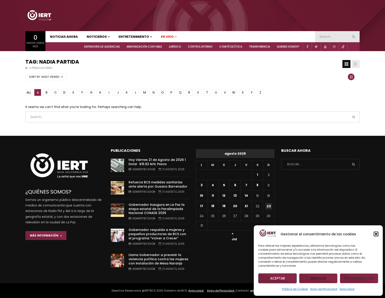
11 (213, 195)
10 (201, 195)
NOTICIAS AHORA (64, 36)
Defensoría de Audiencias (102, 46)
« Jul (234, 234)
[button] (376, 234)
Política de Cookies (295, 289)
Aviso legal (347, 289)
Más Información (45, 235)
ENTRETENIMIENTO (134, 36)
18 (212, 206)
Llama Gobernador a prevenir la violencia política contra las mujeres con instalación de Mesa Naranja (158, 259)
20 (235, 206)
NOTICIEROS (97, 36)
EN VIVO (167, 36)
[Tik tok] (342, 46)
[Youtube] (325, 46)
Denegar (318, 278)
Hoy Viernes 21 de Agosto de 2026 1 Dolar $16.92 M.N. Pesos (157, 162)
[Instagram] (334, 46)
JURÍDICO (175, 46)
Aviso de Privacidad (323, 289)
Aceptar (277, 278)
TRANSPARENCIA (259, 46)
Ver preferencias (359, 278)
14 (246, 195)
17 (201, 206)
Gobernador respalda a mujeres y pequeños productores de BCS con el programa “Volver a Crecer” (157, 234)
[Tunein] (351, 46)
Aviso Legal (196, 290)
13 (235, 195)
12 (223, 195)
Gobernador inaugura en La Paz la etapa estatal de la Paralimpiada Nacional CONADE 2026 (156, 208)
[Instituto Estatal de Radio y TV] (39, 15)
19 (223, 206)
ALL (29, 92)
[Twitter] (316, 46)
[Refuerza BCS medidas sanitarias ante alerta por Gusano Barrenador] (117, 187)
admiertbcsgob (143, 169)
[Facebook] (307, 46)
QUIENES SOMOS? (288, 46)
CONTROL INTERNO (200, 46)
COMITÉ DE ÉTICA (230, 46)
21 (246, 206)
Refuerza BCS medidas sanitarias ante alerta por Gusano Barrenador (158, 184)
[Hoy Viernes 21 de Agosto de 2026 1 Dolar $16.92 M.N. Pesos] (117, 165)
